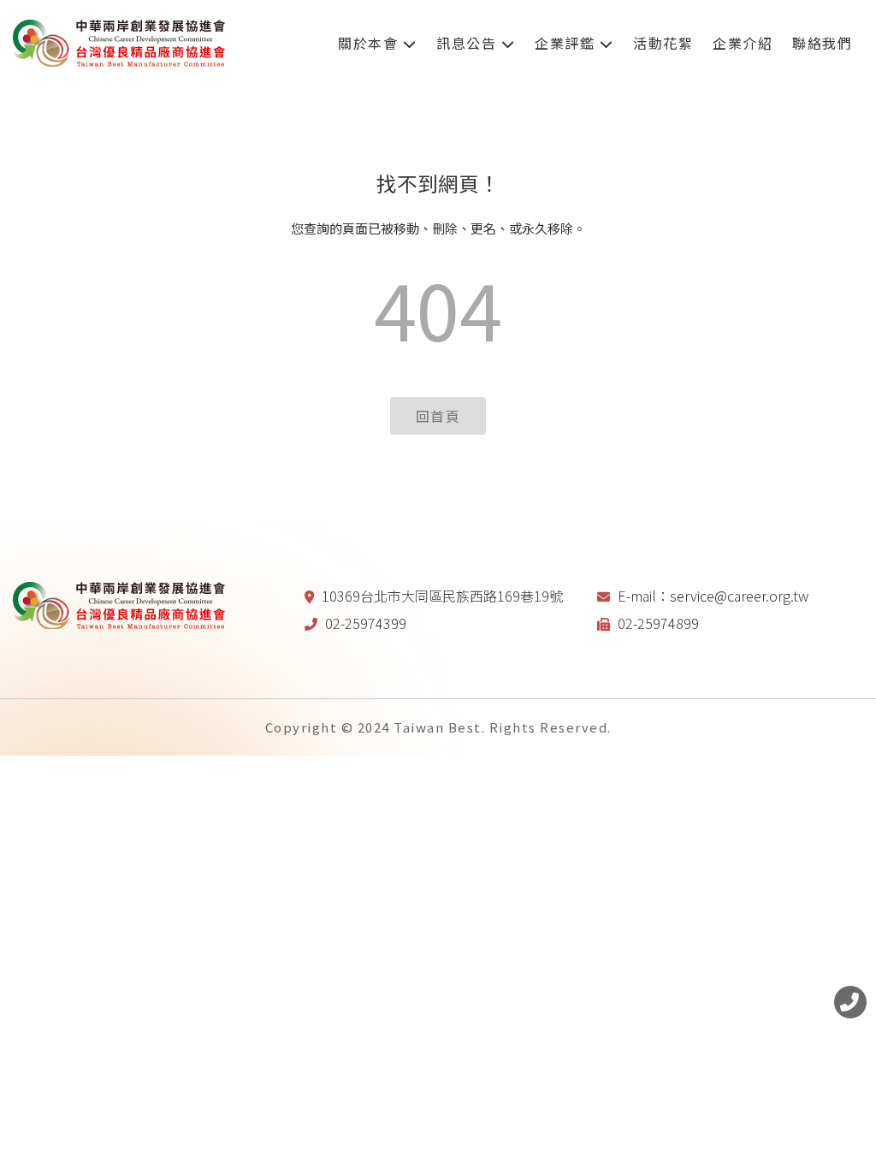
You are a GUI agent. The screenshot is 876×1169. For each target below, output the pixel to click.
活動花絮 (663, 43)
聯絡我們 (822, 43)
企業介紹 (742, 43)
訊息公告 (468, 43)
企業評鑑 (567, 43)
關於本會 (370, 43)
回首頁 (438, 416)
